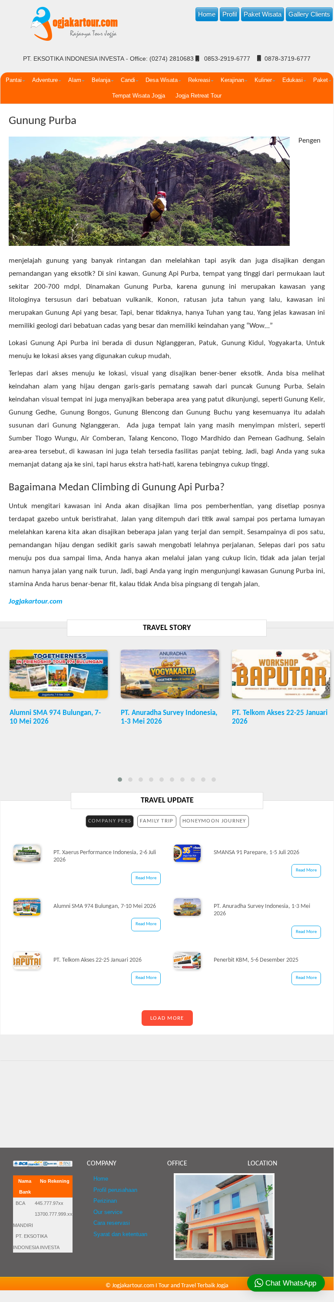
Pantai (14, 80)
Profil (229, 14)
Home (206, 14)
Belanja (101, 80)
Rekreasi (199, 80)
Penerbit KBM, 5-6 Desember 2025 (256, 960)
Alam (74, 80)
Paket (320, 80)
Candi (128, 80)
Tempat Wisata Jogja (138, 95)
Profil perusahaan (115, 1190)
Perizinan (105, 1201)
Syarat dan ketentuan (120, 1234)
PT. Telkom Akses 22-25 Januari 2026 (97, 960)
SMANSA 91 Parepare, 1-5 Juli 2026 (256, 852)
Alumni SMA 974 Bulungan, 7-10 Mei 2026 (104, 906)
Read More (146, 878)
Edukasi (292, 80)
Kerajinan (232, 80)
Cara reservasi (111, 1223)
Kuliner (263, 80)
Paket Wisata (262, 14)
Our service (107, 1212)
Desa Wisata (162, 80)
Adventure (45, 80)
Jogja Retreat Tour (198, 95)
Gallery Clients (309, 14)
